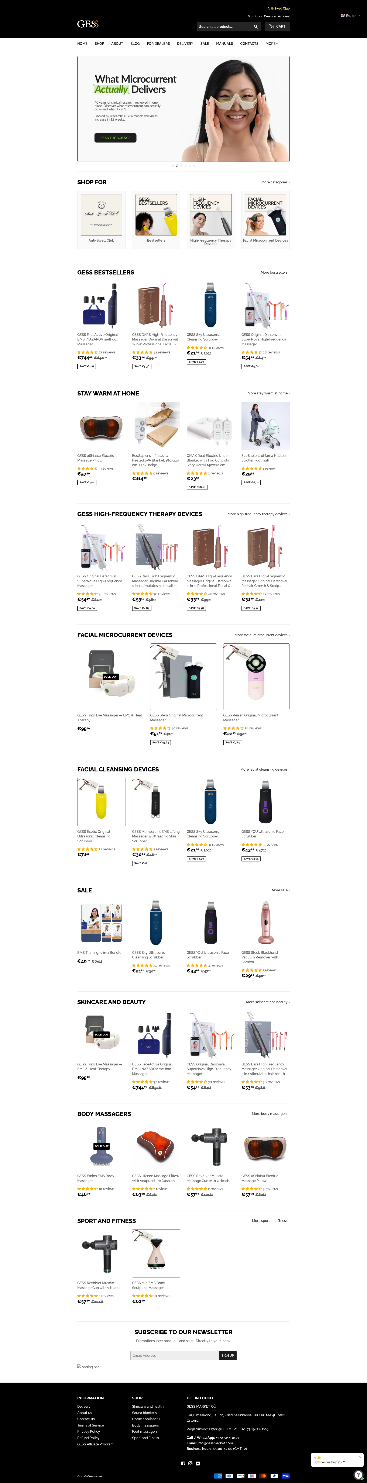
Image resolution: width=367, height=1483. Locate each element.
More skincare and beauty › (268, 1002)
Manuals (224, 44)
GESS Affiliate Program (95, 1444)
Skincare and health (148, 1406)
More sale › (281, 890)
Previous (86, 109)
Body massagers (145, 1425)
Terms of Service (90, 1425)
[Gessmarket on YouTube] (198, 1464)
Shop (99, 44)
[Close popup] (359, 1456)
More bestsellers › (275, 272)
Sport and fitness (145, 1438)
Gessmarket (95, 1476)
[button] (88, 352)
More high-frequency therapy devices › (259, 514)
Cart (280, 26)
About (117, 44)
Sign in (252, 16)
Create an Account (277, 16)
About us (84, 1413)
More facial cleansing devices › (265, 769)
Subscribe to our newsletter (183, 1332)
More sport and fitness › (271, 1221)
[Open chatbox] (358, 1475)
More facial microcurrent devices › (262, 635)
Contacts (249, 44)
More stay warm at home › (269, 393)
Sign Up (228, 1355)
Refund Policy (88, 1438)
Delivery (185, 44)
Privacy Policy (88, 1432)
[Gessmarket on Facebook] (183, 1464)
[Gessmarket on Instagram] (190, 1464)
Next (280, 109)
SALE (204, 44)
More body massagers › (271, 1114)
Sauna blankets (144, 1413)
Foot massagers (145, 1432)
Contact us (86, 1419)
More (271, 44)
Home (82, 44)
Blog (135, 44)
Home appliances (146, 1419)
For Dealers (158, 44)
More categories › (275, 182)
